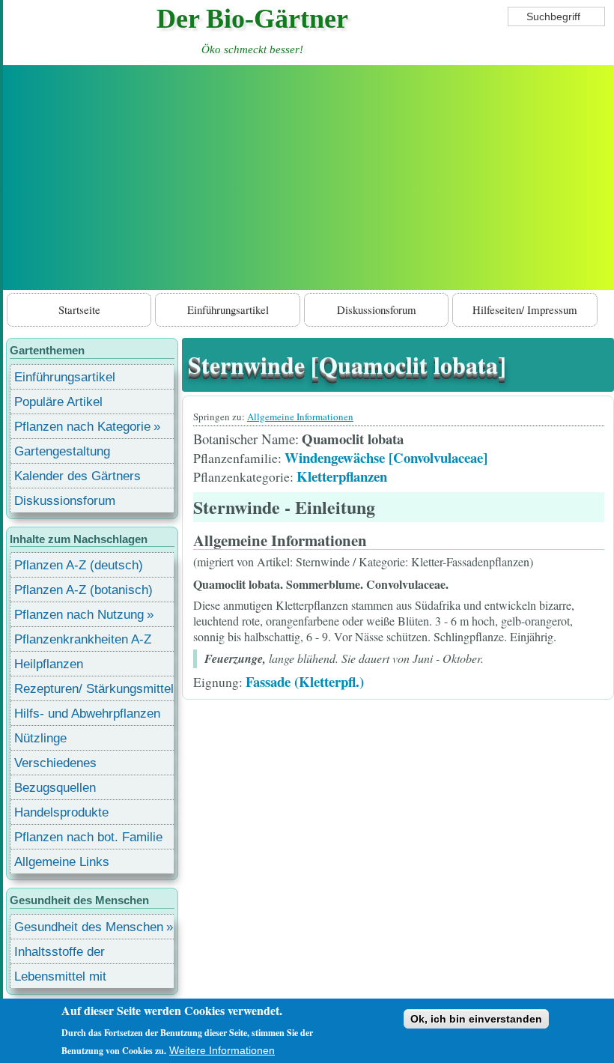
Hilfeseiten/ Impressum (524, 309)
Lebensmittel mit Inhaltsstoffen (60, 978)
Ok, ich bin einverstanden (476, 1019)
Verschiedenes (55, 763)
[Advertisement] (308, 177)
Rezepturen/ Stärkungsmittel (94, 689)
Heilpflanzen (48, 664)
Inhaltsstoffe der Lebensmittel (59, 954)
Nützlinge (40, 738)
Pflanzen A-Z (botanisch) (83, 590)
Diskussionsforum (376, 309)
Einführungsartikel (228, 309)
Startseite (79, 309)
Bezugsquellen (55, 788)
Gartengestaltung (62, 451)
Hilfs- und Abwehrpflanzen (87, 713)
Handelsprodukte (61, 812)
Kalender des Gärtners (77, 476)
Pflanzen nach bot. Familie (88, 837)
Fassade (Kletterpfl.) (305, 681)
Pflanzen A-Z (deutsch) (78, 565)
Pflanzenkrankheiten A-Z (82, 639)
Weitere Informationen (222, 1050)
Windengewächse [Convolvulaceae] (386, 457)
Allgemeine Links (61, 862)
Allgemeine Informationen (300, 416)
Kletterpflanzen (342, 476)
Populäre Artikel (58, 402)
